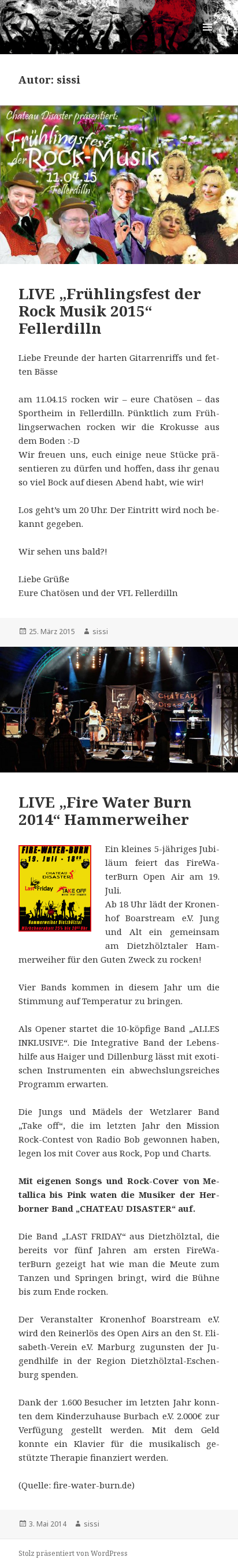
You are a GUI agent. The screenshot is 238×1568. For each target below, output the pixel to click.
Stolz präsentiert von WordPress (73, 1553)
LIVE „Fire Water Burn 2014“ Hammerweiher (105, 810)
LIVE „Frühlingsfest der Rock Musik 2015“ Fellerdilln (109, 310)
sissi (100, 631)
